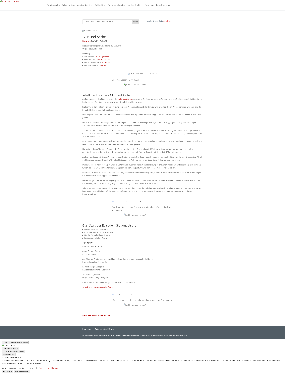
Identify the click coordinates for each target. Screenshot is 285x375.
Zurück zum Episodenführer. (98, 287)
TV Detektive (100, 5)
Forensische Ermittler (117, 5)
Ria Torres (106, 62)
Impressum (87, 329)
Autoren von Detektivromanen (157, 5)
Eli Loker (103, 65)
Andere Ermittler (135, 5)
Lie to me (86, 41)
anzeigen (167, 21)
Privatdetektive (53, 5)
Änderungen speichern (22, 371)
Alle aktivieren (7, 371)
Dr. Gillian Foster (105, 59)
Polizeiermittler (68, 5)
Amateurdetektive (84, 5)
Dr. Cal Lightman (102, 56)
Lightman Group (125, 99)
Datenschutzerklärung (104, 329)
